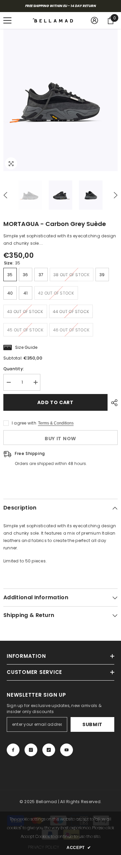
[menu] (7, 20)
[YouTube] (66, 750)
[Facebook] (13, 750)
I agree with (24, 423)
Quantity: (13, 369)
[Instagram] (31, 750)
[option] (60, 100)
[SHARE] (113, 403)
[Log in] (94, 20)
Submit (92, 724)
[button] (5, 195)
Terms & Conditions (56, 423)
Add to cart (55, 402)
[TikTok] (48, 750)
